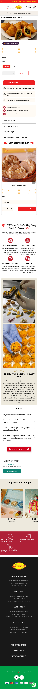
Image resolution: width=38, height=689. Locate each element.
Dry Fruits (12, 519)
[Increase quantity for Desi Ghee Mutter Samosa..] (13, 73)
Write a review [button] (12, 471)
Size (3, 61)
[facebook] (16, 677)
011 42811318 (15, 616)
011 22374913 (16, 601)
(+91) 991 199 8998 (10, 8)
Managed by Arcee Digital (25, 672)
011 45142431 (26, 601)
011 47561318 (21, 586)
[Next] (34, 182)
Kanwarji (17, 672)
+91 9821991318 (26, 616)
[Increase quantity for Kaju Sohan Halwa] (11, 209)
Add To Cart (23, 73)
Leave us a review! (19, 449)
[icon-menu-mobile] (2, 7)
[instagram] (21, 677)
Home (10, 13)
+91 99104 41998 (22, 632)
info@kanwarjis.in (21, 629)
